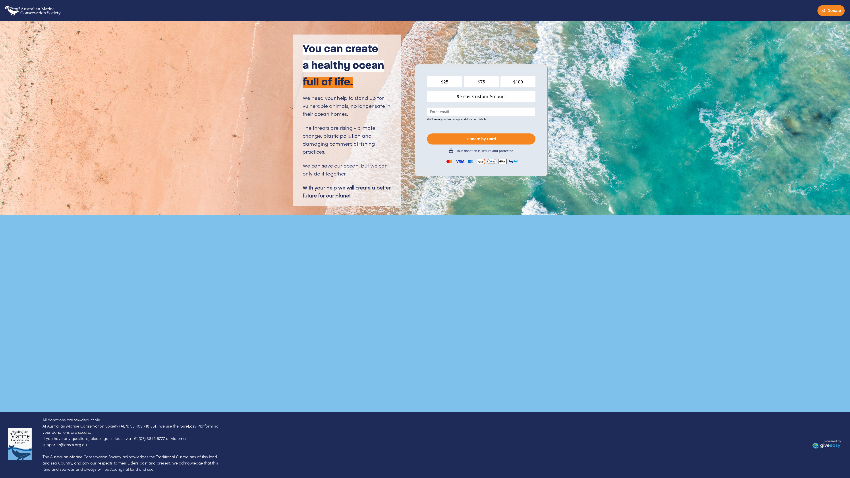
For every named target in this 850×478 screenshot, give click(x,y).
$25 (444, 82)
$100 (518, 82)
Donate (834, 10)
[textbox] (71, 420)
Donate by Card (481, 139)
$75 (481, 82)
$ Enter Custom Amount (481, 96)
